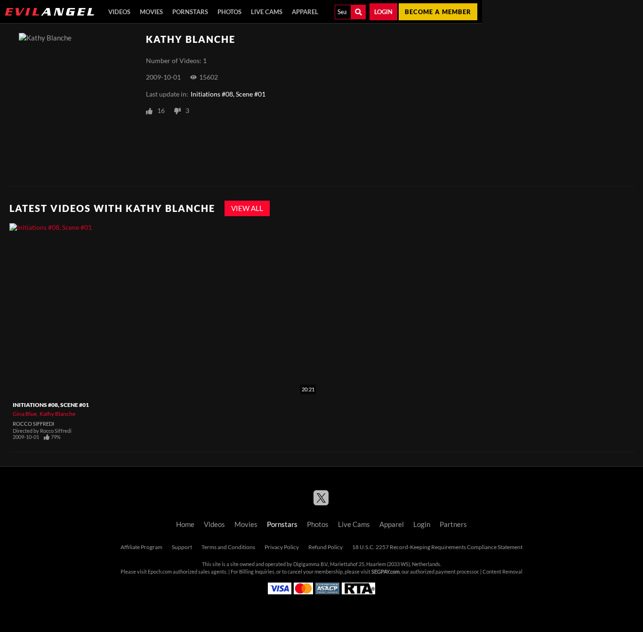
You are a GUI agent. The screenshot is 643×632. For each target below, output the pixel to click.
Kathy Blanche (57, 414)
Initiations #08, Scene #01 (228, 94)
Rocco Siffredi (33, 424)
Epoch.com (160, 572)
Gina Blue (25, 414)
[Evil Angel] (49, 12)
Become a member (438, 11)
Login (383, 11)
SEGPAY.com (385, 572)
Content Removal (502, 572)
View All (247, 208)
